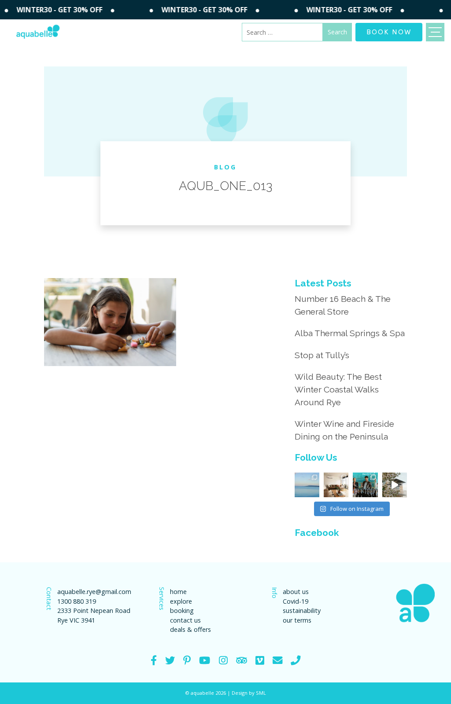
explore (181, 601)
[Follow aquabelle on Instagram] (223, 660)
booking (182, 610)
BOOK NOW (388, 31)
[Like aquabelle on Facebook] (154, 660)
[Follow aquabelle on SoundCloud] (204, 660)
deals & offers (190, 629)
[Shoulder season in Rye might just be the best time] (307, 485)
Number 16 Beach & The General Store (343, 305)
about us (296, 591)
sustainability (302, 610)
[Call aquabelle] (295, 660)
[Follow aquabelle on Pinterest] (187, 660)
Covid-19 (295, 601)
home (178, 591)
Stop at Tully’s (322, 355)
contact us (185, 620)
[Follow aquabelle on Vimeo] (259, 660)
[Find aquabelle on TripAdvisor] (241, 660)
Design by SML (249, 692)
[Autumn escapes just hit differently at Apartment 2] (336, 485)
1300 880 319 (76, 601)
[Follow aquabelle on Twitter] (170, 660)
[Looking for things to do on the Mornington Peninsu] (365, 485)
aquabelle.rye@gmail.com (94, 591)
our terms (297, 620)
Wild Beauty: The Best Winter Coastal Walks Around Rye (338, 389)
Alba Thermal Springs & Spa (350, 333)
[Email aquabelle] (277, 660)
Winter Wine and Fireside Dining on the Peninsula (344, 430)
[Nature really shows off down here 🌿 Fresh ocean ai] (394, 485)
